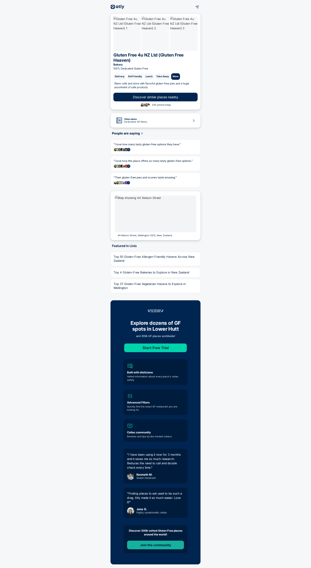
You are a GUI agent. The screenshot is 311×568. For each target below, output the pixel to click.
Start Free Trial (156, 348)
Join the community (155, 545)
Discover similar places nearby (155, 97)
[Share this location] (197, 7)
